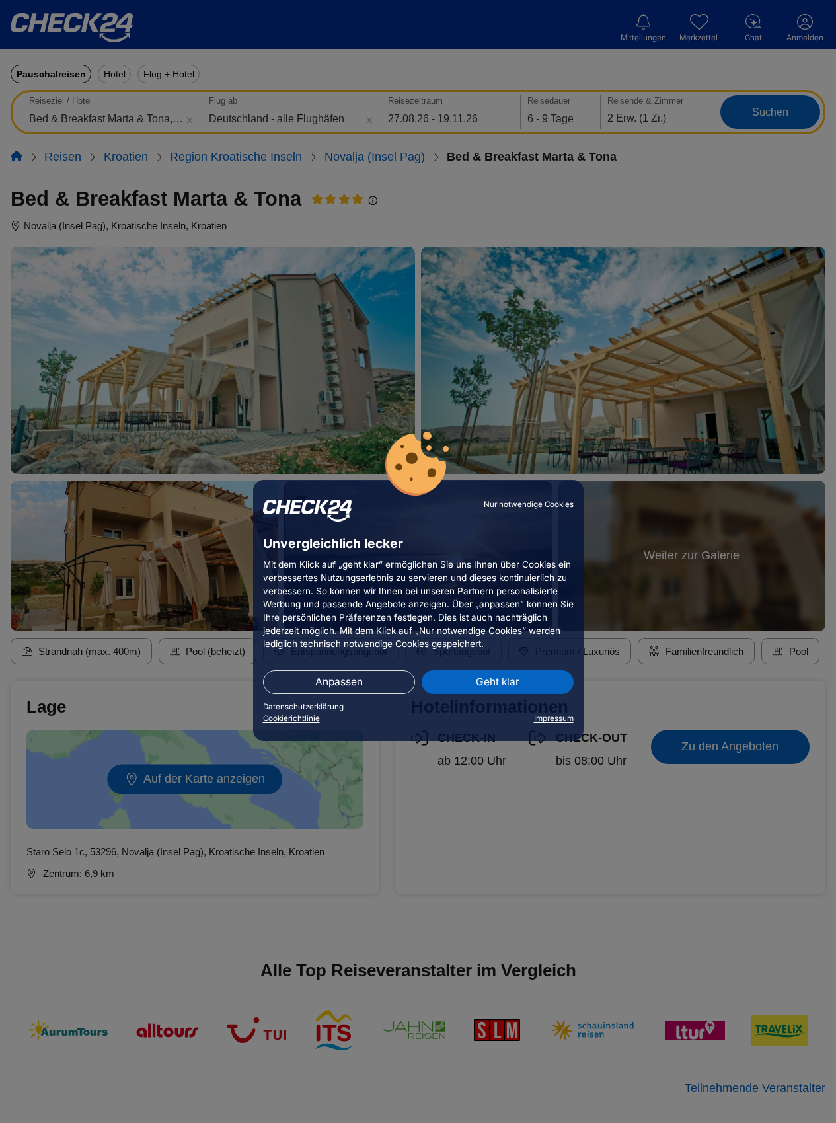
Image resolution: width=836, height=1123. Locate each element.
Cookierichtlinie (291, 718)
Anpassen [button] (339, 682)
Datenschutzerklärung (303, 706)
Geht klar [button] (497, 682)
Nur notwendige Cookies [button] (529, 504)
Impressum (554, 718)
